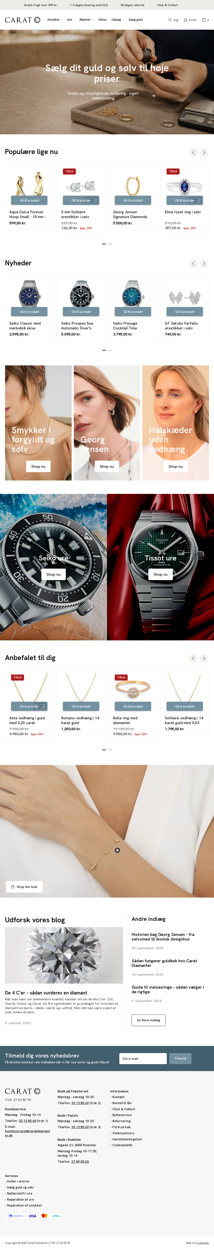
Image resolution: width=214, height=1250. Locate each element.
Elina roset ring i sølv (183, 211)
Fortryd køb (121, 1127)
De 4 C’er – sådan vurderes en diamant (46, 993)
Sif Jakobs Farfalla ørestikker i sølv (181, 325)
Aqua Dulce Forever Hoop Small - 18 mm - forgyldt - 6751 (27, 214)
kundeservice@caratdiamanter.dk (27, 1133)
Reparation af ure (20, 1199)
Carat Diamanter (37, 1243)
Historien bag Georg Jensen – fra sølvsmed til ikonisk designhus (163, 937)
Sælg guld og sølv (20, 1187)
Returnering (121, 1121)
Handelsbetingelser (127, 1139)
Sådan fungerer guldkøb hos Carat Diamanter (164, 963)
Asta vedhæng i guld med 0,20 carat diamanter (27, 720)
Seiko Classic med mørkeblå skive (25, 325)
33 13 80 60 (27, 1121)
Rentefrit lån (122, 1103)
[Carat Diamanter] (23, 20)
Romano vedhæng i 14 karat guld (80, 720)
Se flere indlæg (148, 1020)
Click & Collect (123, 1109)
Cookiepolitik (122, 1145)
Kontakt (118, 1097)
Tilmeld (180, 1058)
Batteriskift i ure (19, 1193)
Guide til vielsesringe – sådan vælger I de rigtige (168, 989)
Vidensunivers (123, 1133)
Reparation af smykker (24, 1205)
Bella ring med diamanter (125, 720)
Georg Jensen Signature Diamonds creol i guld (130, 214)
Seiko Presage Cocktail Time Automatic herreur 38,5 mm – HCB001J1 (133, 326)
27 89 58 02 (80, 1161)
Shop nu (38, 466)
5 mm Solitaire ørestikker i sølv (75, 214)
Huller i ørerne (18, 1181)
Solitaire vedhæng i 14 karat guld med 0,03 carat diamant (184, 720)
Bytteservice (122, 1115)
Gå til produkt (29, 200)
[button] (55, 19)
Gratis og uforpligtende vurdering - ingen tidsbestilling (103, 95)
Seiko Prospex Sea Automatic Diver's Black (77, 326)
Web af (197, 1243)
